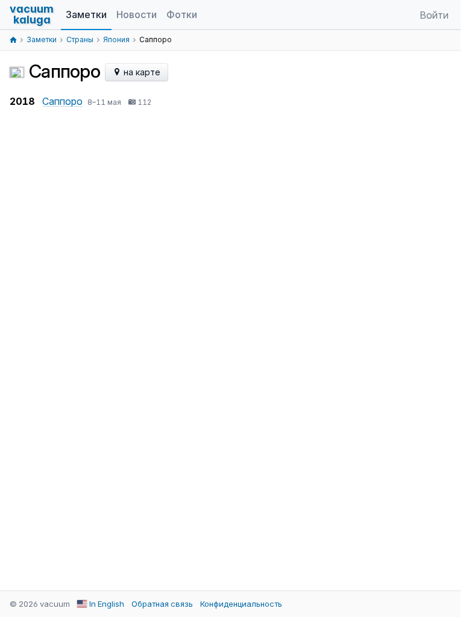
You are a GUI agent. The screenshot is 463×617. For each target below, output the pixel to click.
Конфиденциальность (241, 604)
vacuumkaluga (32, 14)
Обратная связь (162, 604)
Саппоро (62, 101)
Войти (434, 15)
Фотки (181, 14)
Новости (136, 14)
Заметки (86, 14)
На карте (140, 72)
